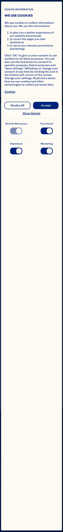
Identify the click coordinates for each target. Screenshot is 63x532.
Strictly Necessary (16, 123)
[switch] (16, 131)
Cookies (9, 91)
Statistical (16, 144)
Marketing (47, 144)
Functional (46, 123)
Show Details (31, 113)
